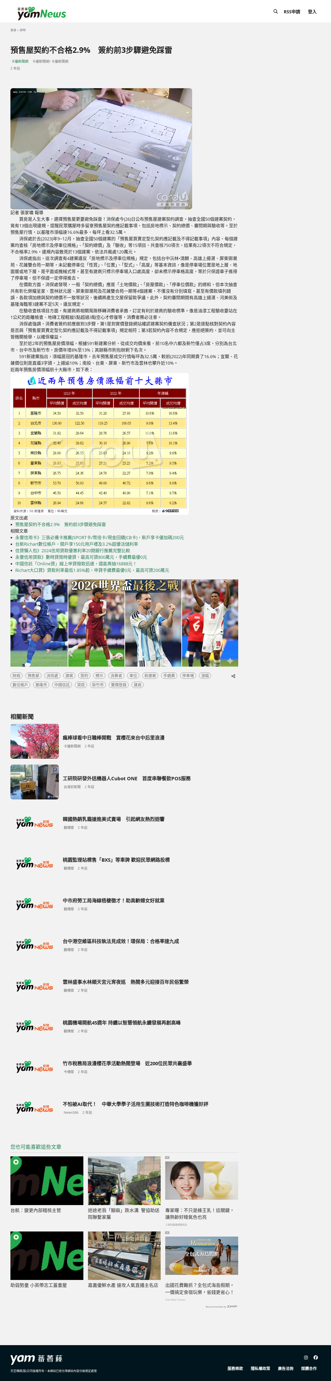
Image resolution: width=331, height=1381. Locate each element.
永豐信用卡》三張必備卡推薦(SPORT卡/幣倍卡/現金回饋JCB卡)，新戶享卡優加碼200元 (99, 537)
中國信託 (62, 684)
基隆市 (41, 684)
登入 (312, 12)
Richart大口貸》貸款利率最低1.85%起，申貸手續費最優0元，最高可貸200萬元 (92, 570)
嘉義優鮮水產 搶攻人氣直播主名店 (123, 1285)
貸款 (81, 684)
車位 (133, 675)
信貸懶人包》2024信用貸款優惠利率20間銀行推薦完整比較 (72, 550)
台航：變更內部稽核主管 (35, 1210)
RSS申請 (292, 12)
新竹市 (98, 684)
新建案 (150, 675)
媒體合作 (309, 1368)
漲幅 (205, 675)
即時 (23, 30)
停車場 (188, 675)
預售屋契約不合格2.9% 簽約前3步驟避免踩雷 (60, 524)
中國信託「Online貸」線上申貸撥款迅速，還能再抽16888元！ (76, 564)
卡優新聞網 (19, 61)
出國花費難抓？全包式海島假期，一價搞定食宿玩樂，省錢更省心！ (199, 1288)
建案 (69, 675)
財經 (16, 675)
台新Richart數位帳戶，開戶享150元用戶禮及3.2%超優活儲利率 (76, 544)
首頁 (13, 30)
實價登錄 (118, 684)
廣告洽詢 (285, 1368)
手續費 (169, 675)
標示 (99, 675)
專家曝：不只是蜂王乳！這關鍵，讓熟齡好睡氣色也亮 (199, 1214)
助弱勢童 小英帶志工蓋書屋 (38, 1285)
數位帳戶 (20, 684)
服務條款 (235, 1368)
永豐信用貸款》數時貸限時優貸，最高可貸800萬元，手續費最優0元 (81, 557)
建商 (138, 684)
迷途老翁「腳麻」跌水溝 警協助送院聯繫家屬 (123, 1214)
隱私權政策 (260, 1368)
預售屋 (33, 675)
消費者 (116, 675)
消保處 (52, 675)
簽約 (84, 675)
